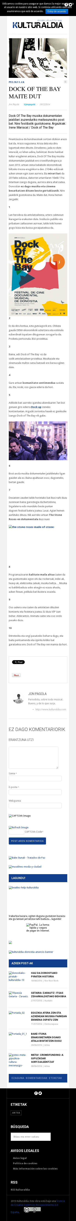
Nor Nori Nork (51, 980)
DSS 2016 (12, 34)
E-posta (14, 787)
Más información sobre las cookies (35, 1168)
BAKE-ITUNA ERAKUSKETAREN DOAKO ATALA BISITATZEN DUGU (46, 1037)
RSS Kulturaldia (20, 1189)
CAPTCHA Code (33, 831)
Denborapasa (51, 1024)
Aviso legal (20, 1158)
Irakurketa (33, 24)
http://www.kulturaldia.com (36, 709)
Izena (13, 773)
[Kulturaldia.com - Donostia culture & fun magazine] (38, 30)
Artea (51, 24)
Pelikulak (13, 24)
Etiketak (55, 1078)
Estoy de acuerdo (57, 11)
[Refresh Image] (18, 827)
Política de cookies (25, 1163)
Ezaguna (17, 1078)
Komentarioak (36, 1078)
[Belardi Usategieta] (10, 943)
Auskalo (48, 1000)
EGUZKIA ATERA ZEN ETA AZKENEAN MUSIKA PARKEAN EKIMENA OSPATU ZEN (49, 1016)
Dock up (36, 407)
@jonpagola (29, 104)
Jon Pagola (14, 104)
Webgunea (15, 800)
